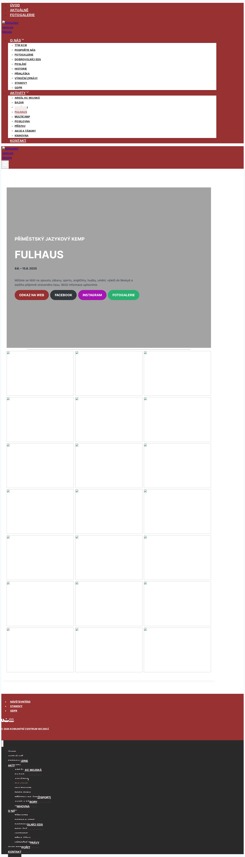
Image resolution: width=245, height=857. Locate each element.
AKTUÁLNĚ (19, 10)
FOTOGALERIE (22, 15)
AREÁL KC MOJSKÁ (27, 97)
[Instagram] (11, 720)
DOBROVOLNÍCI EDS (28, 59)
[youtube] (6, 720)
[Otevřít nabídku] (5, 164)
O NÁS (12, 811)
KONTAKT (18, 140)
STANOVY (16, 706)
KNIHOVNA (21, 135)
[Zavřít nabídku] (2, 743)
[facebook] (2, 720)
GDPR (18, 87)
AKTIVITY (14, 765)
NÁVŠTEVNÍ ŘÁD (20, 701)
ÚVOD (15, 5)
